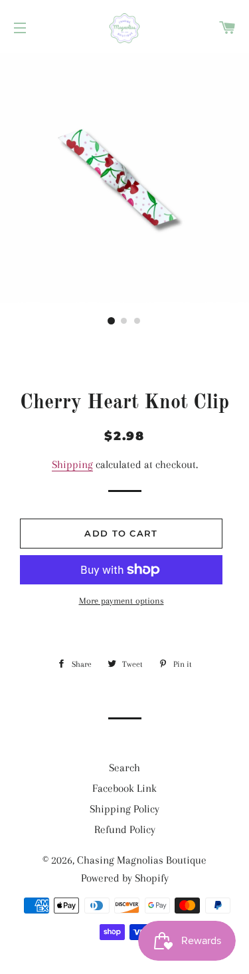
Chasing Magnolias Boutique (142, 860)
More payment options (121, 601)
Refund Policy (124, 829)
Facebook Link (124, 788)
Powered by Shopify (125, 878)
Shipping (72, 464)
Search (124, 767)
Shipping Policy (124, 808)
